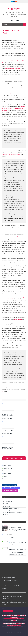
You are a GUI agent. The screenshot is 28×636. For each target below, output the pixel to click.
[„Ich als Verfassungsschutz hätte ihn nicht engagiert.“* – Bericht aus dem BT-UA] (8, 425)
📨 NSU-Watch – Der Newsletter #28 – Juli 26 (17, 543)
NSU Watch (14, 9)
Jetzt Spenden (8, 610)
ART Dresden (4, 588)
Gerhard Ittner (13, 395)
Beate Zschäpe (5, 395)
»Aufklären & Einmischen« (14, 12)
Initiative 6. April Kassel (7, 503)
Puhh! (8, 271)
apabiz (3, 583)
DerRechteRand (5, 591)
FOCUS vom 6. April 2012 (7, 94)
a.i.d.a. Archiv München (6, 575)
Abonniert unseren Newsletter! (14, 625)
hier (13, 293)
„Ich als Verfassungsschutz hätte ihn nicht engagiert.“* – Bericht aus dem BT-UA (8, 432)
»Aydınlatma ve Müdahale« (10, 14)
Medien (25, 36)
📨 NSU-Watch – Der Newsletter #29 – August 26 (17, 536)
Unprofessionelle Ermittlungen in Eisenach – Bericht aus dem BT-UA (7, 447)
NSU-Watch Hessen (7, 514)
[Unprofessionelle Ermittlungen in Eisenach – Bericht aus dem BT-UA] (8, 440)
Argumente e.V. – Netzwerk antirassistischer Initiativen (13, 585)
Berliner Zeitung (18, 319)
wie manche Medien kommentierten (13, 68)
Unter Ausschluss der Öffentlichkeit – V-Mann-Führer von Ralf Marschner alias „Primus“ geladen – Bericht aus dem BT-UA (7, 415)
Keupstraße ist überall (7, 501)
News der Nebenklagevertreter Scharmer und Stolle (13, 512)
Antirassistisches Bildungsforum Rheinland (10, 580)
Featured (12, 522)
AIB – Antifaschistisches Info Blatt (8, 577)
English (17, 20)
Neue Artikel (5, 522)
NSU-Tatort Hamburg (7, 506)
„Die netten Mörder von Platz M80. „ (14, 108)
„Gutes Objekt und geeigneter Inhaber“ (11, 154)
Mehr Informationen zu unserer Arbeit (14, 630)
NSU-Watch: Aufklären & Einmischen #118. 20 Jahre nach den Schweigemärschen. (17, 529)
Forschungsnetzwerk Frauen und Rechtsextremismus (13, 593)
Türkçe (11, 20)
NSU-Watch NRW (6, 517)
